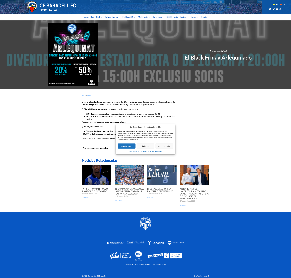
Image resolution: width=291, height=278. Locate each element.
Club (98, 17)
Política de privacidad (147, 151)
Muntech (206, 276)
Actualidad (89, 17)
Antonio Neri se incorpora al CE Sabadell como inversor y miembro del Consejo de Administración (194, 194)
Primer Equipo (111, 17)
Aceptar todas (126, 146)
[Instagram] (280, 9)
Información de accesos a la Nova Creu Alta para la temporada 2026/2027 (129, 191)
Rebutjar (145, 146)
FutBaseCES (127, 17)
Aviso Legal (158, 151)
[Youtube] (277, 9)
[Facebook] (270, 9)
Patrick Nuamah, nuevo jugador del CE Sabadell (95, 190)
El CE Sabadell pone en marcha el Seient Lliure (160, 190)
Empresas (157, 17)
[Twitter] (273, 9)
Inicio (84, 95)
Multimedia (143, 17)
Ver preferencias (164, 146)
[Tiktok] (283, 9)
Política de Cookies (134, 151)
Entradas (194, 17)
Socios (183, 17)
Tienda (204, 17)
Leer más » (85, 197)
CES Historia (172, 17)
